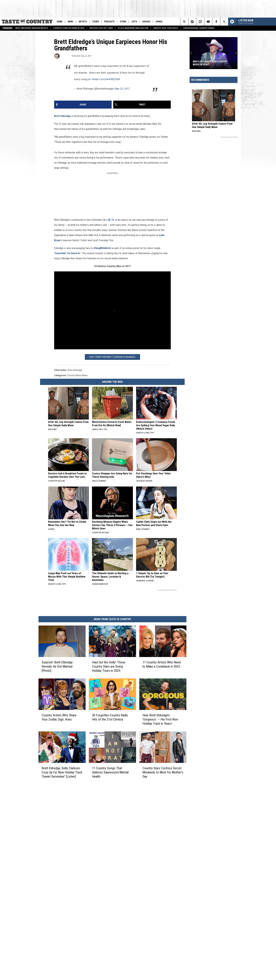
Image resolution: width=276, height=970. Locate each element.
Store (123, 21)
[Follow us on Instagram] (200, 22)
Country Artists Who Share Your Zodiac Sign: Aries (59, 717)
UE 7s (111, 219)
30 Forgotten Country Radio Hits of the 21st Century (110, 717)
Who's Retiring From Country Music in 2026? (210, 63)
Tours (95, 21)
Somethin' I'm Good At (67, 253)
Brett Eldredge (62, 116)
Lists (134, 21)
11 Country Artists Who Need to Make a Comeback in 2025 (161, 664)
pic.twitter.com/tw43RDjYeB (104, 79)
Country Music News (77, 375)
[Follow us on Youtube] (208, 22)
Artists (83, 21)
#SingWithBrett (102, 248)
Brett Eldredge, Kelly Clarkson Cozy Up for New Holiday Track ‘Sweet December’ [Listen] (62, 772)
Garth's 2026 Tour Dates (165, 28)
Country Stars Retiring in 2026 (68, 28)
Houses (146, 21)
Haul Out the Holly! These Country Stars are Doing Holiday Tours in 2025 (108, 666)
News (70, 21)
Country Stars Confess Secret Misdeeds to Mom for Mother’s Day (162, 772)
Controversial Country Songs (199, 28)
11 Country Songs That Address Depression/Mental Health (110, 772)
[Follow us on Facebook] (216, 22)
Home (59, 21)
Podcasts (109, 21)
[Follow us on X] (224, 22)
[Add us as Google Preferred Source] (192, 22)
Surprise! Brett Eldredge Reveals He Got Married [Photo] (57, 666)
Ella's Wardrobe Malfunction (133, 28)
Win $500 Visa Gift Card (101, 28)
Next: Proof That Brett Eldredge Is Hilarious (112, 357)
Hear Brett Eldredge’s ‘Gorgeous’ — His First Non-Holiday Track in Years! (160, 719)
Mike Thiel (65, 56)
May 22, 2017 (122, 88)
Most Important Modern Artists (31, 28)
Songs (159, 21)
